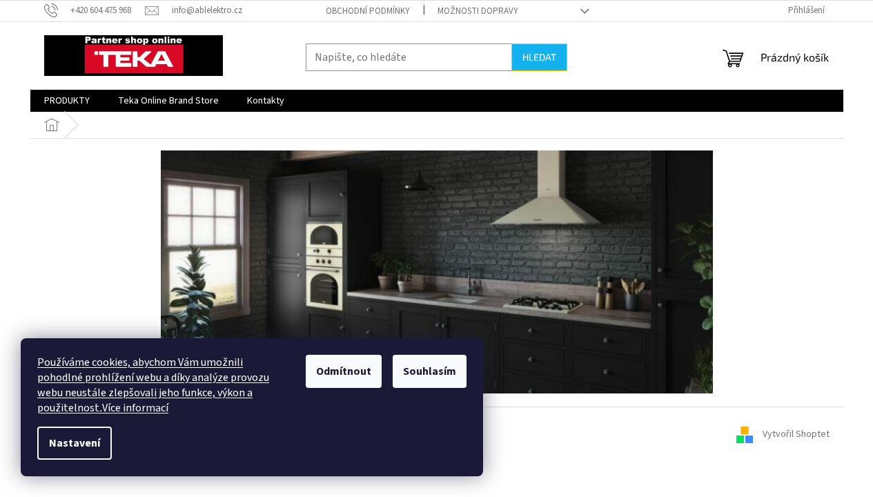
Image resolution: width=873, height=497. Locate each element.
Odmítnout (343, 371)
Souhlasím (429, 371)
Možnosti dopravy (478, 11)
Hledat (539, 57)
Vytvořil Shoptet (796, 435)
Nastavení (74, 443)
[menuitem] (67, 101)
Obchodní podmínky (368, 11)
